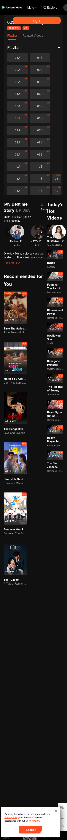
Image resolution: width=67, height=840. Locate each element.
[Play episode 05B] (40, 106)
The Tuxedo (11, 579)
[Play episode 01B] (40, 57)
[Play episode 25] (56, 178)
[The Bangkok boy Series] (15, 408)
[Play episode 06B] (40, 118)
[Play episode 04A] (17, 94)
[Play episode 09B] (40, 154)
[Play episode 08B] (40, 142)
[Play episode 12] (56, 190)
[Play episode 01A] (17, 57)
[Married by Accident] (15, 358)
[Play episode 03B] (40, 82)
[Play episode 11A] (17, 178)
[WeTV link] (12, 7)
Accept (30, 830)
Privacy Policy (11, 817)
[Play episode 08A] (17, 142)
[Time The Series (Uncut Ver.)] (15, 308)
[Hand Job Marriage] (15, 458)
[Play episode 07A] (17, 130)
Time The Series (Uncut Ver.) (21, 328)
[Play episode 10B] (40, 166)
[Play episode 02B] (40, 69)
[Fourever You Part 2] (15, 508)
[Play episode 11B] (40, 178)
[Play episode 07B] (40, 130)
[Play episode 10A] (17, 166)
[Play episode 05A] (17, 106)
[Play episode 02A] (17, 69)
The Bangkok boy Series (19, 429)
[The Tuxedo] (15, 559)
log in (37, 20)
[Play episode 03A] (17, 82)
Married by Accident (16, 378)
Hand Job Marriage (16, 479)
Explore (52, 7)
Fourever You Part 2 (16, 529)
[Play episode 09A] (17, 154)
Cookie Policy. (32, 820)
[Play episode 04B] (40, 94)
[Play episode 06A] (17, 118)
